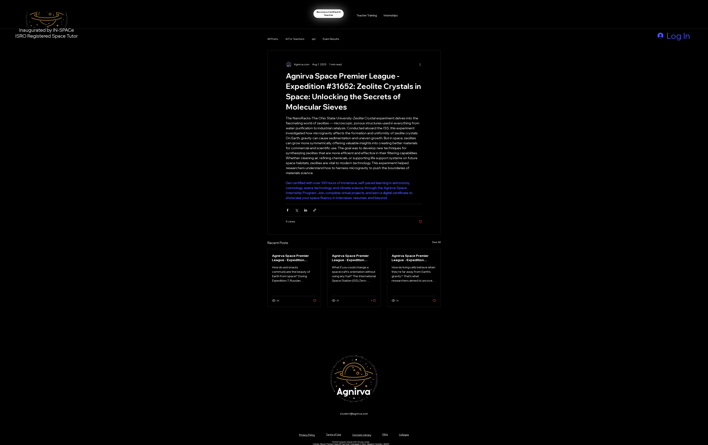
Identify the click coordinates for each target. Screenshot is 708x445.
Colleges (404, 434)
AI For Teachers (294, 39)
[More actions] (420, 64)
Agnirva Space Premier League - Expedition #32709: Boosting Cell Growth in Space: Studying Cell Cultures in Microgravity (413, 258)
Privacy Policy (307, 435)
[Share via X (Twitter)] (296, 210)
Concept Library (361, 435)
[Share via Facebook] (287, 210)
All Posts (272, 39)
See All (436, 242)
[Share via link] (314, 210)
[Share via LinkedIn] (305, 210)
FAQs (385, 434)
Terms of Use (333, 434)
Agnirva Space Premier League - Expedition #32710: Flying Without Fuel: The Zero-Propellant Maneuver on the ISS (352, 258)
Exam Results (331, 39)
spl (313, 39)
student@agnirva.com (354, 413)
